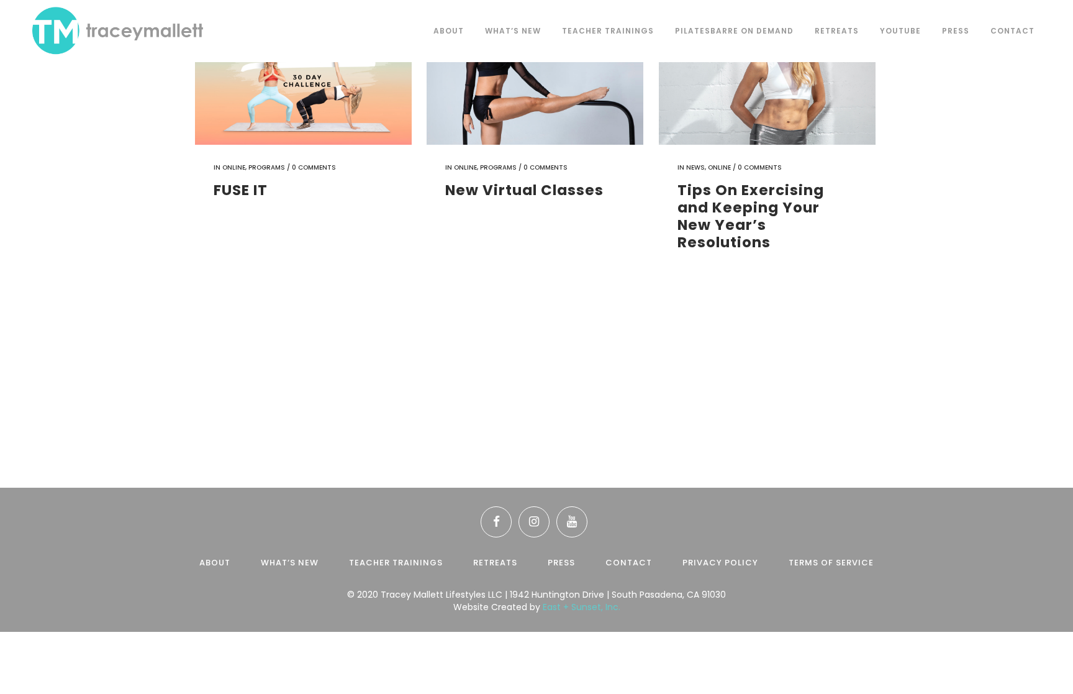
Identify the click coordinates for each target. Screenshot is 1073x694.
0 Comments (314, 167)
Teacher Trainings (396, 562)
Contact (628, 562)
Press (561, 562)
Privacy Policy (720, 562)
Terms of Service (831, 562)
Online (233, 167)
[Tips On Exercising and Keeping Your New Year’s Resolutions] (767, 72)
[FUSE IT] (303, 72)
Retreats (495, 562)
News (695, 167)
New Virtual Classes (524, 190)
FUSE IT (241, 190)
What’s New (290, 562)
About (214, 562)
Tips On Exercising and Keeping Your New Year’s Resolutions (750, 216)
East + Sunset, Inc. (581, 607)
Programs (266, 167)
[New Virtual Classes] (535, 72)
